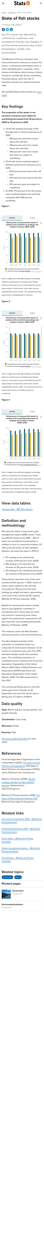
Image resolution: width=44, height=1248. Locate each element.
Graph (12, 218)
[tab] (12, 218)
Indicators (11, 13)
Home (4, 13)
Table (32, 218)
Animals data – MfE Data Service (17, 509)
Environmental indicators (12, 904)
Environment (7, 877)
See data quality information (15, 739)
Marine (18, 877)
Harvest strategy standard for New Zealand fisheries (18, 782)
